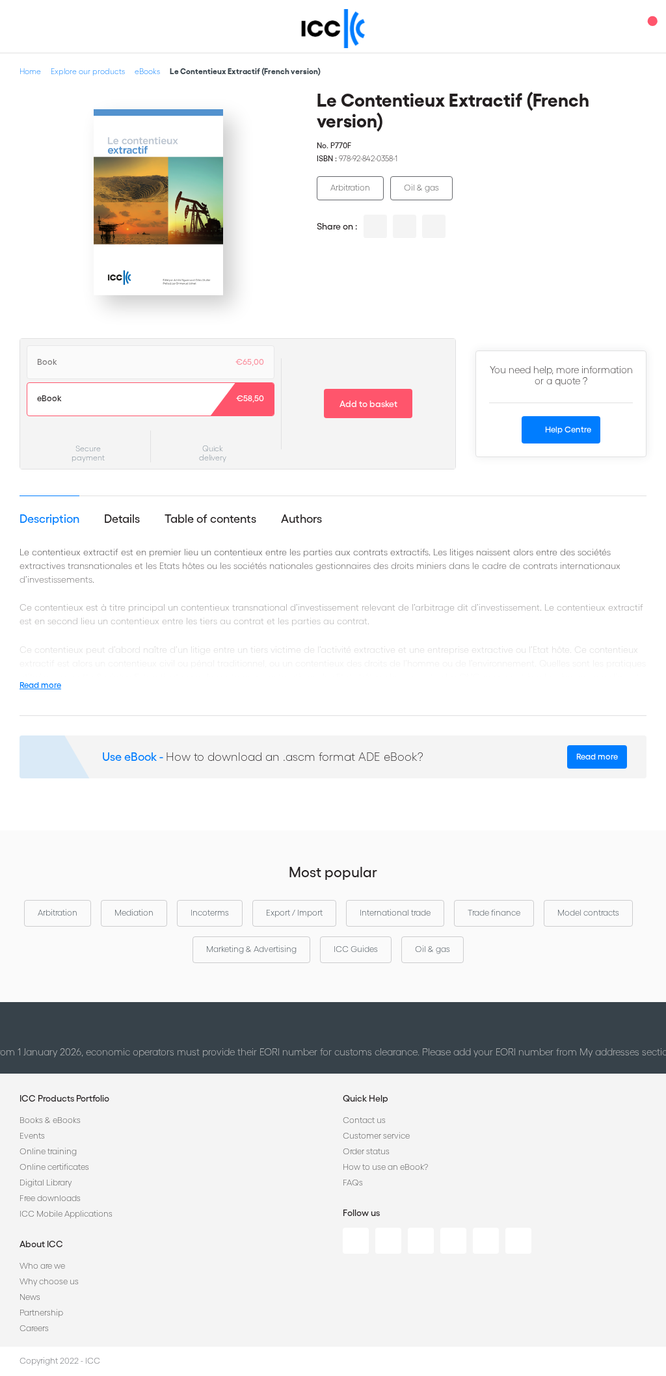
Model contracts (588, 913)
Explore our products (88, 71)
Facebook (421, 1241)
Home (30, 71)
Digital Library (46, 1182)
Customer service (376, 1136)
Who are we (42, 1266)
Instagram (453, 1241)
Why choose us (49, 1281)
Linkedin (356, 1241)
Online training (48, 1151)
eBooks (147, 71)
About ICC (41, 1244)
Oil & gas (421, 187)
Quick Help (365, 1098)
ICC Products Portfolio (64, 1098)
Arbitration (350, 187)
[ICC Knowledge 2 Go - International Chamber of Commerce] (333, 28)
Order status (366, 1151)
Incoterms (210, 913)
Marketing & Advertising (251, 949)
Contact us (364, 1120)
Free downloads (50, 1198)
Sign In (623, 26)
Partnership (41, 1312)
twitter (404, 226)
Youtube (486, 1241)
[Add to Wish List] (276, 110)
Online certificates (54, 1167)
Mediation (133, 913)
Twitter (388, 1241)
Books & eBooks (50, 1120)
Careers (34, 1328)
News (30, 1297)
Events (32, 1136)
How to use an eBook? (385, 1167)
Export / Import (294, 913)
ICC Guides (356, 949)
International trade (395, 913)
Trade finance (494, 913)
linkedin (375, 226)
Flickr (518, 1241)
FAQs (353, 1182)
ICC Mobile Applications (66, 1214)
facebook (434, 226)
